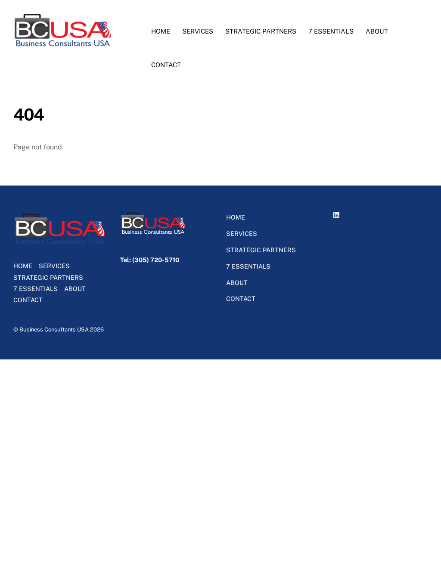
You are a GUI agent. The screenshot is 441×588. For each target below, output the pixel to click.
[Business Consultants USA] (63, 46)
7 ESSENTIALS (331, 31)
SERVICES (197, 31)
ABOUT (377, 31)
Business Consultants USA (54, 329)
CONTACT (166, 64)
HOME (160, 31)
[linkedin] (338, 213)
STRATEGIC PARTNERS (260, 31)
